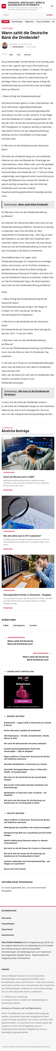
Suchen (49, 15)
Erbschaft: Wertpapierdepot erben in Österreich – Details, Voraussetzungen (26, 770)
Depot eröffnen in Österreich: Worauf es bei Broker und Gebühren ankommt (27, 757)
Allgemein (29, 21)
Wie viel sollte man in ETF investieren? (22, 535)
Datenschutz (8, 935)
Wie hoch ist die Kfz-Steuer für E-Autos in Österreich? (28, 848)
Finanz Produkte (43, 21)
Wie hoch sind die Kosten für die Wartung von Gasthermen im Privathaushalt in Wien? (24, 801)
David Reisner (18, 47)
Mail (11, 55)
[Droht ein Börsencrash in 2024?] (28, 453)
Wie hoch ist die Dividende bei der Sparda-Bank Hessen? (25, 778)
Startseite (6, 918)
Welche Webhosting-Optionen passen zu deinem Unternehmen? (26, 841)
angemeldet (16, 887)
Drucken (27, 55)
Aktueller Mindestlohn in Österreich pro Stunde (25, 764)
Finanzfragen (17, 21)
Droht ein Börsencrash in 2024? (18, 476)
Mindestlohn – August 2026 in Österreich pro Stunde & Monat (27, 723)
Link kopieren (19, 625)
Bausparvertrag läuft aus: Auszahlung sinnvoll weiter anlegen (28, 833)
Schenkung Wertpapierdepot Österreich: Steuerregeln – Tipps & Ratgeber (22, 749)
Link (18, 55)
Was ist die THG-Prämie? (15, 869)
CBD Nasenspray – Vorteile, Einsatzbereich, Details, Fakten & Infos (26, 736)
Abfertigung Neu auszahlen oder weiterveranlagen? (27, 827)
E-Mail (5, 625)
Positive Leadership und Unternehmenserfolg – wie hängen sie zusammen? (27, 862)
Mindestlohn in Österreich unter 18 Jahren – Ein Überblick (25, 793)
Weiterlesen (8, 490)
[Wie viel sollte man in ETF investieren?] (28, 512)
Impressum (7, 929)
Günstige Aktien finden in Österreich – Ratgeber (27, 594)
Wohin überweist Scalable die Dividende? (22, 730)
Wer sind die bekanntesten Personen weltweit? (25, 743)
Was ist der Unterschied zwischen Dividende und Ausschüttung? (26, 786)
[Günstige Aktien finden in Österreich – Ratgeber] (28, 571)
